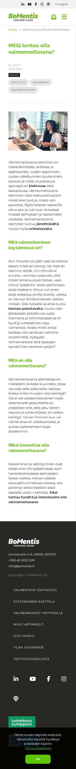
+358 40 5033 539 (21, 560)
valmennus (41, 82)
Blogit (12, 29)
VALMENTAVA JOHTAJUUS (35, 590)
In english (61, 4)
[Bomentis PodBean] (48, 4)
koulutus (18, 82)
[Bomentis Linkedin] (23, 4)
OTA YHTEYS (24, 636)
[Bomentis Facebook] (36, 4)
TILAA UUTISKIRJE (29, 647)
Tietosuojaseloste (38, 748)
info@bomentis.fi (21, 566)
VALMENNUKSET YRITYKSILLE (38, 613)
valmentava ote (23, 90)
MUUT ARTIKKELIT (29, 624)
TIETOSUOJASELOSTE (32, 659)
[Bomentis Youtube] (29, 4)
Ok (38, 759)
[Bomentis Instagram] (42, 4)
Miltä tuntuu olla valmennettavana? (48, 29)
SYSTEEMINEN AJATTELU (34, 601)
